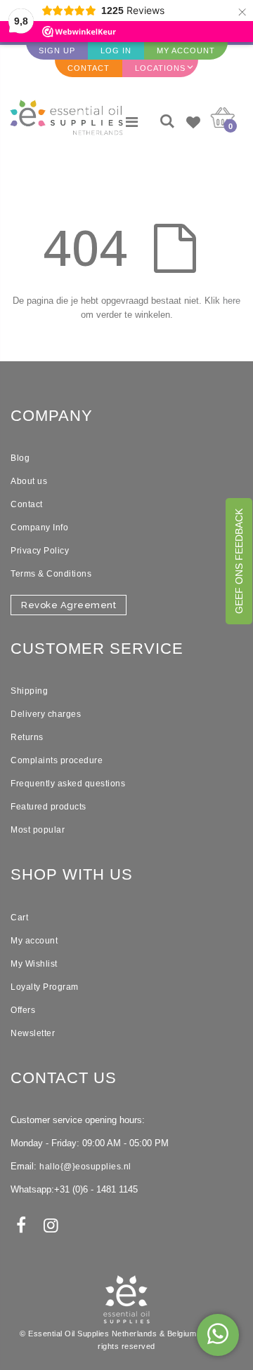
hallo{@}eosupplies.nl (85, 1166)
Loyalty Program (45, 987)
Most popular (38, 830)
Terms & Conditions (51, 574)
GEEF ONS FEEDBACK (239, 561)
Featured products (48, 807)
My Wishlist (34, 964)
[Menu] (132, 122)
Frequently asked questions (68, 783)
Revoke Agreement (68, 605)
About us (29, 481)
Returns (27, 737)
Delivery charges (46, 714)
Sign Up (57, 50)
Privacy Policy (40, 551)
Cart (19, 917)
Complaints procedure (57, 760)
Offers (23, 1010)
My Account (186, 50)
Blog (20, 458)
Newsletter (33, 1033)
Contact (88, 68)
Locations (160, 68)
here (231, 300)
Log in (115, 50)
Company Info (39, 527)
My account (34, 941)
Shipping (29, 691)
